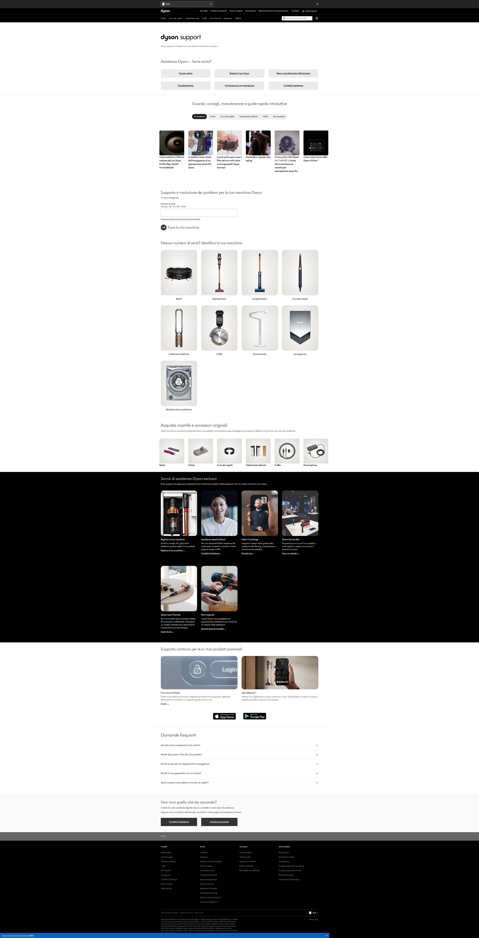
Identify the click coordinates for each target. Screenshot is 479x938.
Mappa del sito (166, 888)
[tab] (199, 116)
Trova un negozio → (290, 553)
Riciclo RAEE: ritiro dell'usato (250, 870)
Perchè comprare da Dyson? (210, 897)
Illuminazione (215, 18)
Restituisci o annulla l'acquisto (211, 862)
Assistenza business (219, 821)
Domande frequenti (286, 875)
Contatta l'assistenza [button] (179, 821)
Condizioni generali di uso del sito (291, 866)
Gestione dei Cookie (186, 913)
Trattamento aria (192, 18)
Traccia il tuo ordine (207, 870)
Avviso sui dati (199, 913)
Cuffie (204, 18)
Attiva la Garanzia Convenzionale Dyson (274, 11)
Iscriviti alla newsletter (286, 857)
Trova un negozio (236, 11)
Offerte (238, 18)
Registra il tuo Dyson (239, 73)
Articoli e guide (245, 857)
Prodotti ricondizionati (219, 11)
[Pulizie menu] (167, 18)
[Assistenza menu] (233, 18)
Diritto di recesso (206, 866)
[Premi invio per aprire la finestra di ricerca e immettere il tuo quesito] (297, 18)
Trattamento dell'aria (168, 862)
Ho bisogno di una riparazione (239, 85)
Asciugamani (166, 875)
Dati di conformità (206, 884)
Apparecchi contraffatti (208, 888)
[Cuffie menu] (208, 18)
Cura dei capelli (175, 18)
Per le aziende (250, 11)
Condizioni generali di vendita (290, 870)
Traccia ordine (185, 73)
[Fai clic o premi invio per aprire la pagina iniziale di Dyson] (165, 11)
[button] (327, 936)
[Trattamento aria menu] (200, 18)
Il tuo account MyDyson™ (209, 902)
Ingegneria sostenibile (248, 862)
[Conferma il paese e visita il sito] (317, 4)
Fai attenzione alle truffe (209, 893)
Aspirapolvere (166, 853)
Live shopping (284, 862)
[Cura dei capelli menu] (183, 18)
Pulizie (163, 18)
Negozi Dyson (284, 853)
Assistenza (228, 18)
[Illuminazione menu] (222, 18)
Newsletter (204, 11)
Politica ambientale (246, 866)
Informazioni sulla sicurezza (289, 879)
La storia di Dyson (246, 853)
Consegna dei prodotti (208, 875)
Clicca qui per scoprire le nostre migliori (18, 936)
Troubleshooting (185, 85)
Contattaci (295, 11)
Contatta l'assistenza (293, 85)
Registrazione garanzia (208, 879)
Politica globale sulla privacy (169, 913)
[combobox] (187, 3)
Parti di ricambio (167, 884)
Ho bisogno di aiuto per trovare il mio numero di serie (180, 219)
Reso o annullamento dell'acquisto (293, 73)
